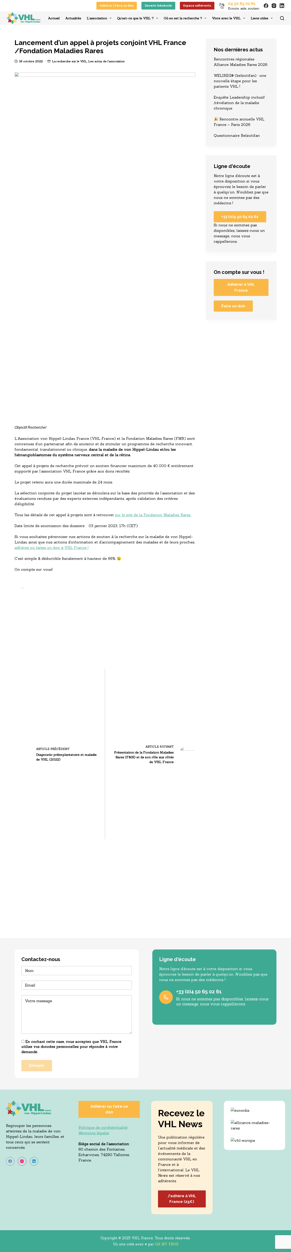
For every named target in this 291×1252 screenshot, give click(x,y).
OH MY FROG (166, 1244)
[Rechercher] (282, 18)
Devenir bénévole (158, 5)
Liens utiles (259, 18)
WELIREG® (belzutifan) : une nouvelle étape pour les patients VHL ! (240, 81)
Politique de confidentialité (103, 1127)
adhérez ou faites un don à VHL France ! (51, 547)
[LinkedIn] (282, 5)
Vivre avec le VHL (226, 18)
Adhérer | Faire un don (116, 5)
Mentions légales (93, 1133)
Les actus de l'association (106, 61)
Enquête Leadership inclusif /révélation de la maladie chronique (239, 102)
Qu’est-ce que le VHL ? (135, 18)
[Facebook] (266, 5)
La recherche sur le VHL (69, 61)
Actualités (73, 18)
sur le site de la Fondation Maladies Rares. (153, 515)
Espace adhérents (197, 5)
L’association (97, 18)
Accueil (54, 18)
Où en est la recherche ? (183, 18)
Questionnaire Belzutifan (237, 135)
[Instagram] (274, 5)
